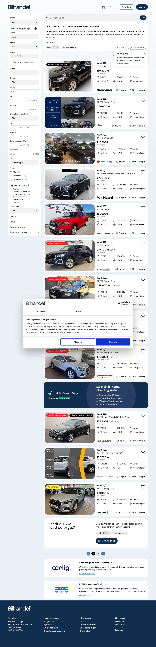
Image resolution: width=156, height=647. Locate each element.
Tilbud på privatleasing (54, 631)
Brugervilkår (85, 631)
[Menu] (114, 7)
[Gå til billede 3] (69, 124)
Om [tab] (114, 311)
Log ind (142, 7)
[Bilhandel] (19, 7)
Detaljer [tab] (78, 311)
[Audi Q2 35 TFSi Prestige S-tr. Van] (96, 363)
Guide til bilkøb (51, 627)
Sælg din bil (127, 7)
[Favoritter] (109, 7)
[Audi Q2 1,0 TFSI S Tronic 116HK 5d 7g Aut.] (96, 463)
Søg (143, 18)
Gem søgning (139, 47)
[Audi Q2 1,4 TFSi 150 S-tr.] (96, 220)
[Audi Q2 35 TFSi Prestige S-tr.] (96, 112)
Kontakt (119, 630)
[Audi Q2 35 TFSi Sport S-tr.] (96, 76)
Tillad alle (113, 342)
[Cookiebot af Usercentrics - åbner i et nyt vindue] (119, 303)
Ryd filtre (120, 47)
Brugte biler (49, 621)
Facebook (119, 621)
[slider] (11, 89)
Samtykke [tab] (41, 312)
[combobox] (24, 22)
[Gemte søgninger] (103, 7)
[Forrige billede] (48, 77)
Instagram (120, 624)
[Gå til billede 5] (72, 124)
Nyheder (48, 624)
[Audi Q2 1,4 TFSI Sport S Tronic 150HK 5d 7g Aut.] (96, 427)
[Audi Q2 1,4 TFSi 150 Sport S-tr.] (96, 148)
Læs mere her (85, 595)
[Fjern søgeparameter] (75, 47)
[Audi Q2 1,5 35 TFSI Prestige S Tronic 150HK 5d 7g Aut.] (96, 184)
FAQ (81, 621)
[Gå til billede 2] (68, 124)
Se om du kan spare (87, 574)
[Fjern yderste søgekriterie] (57, 47)
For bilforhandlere (87, 624)
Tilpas (76, 342)
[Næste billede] (91, 77)
